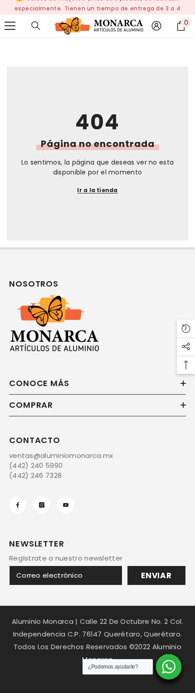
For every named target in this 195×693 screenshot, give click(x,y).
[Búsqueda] (35, 25)
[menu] (10, 25)
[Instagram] (41, 505)
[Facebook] (17, 505)
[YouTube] (65, 505)
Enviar (156, 575)
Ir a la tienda (97, 190)
